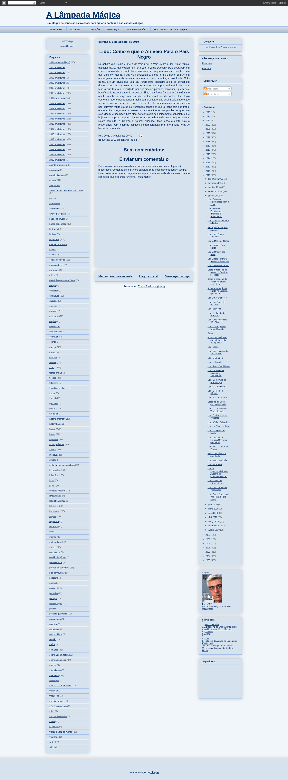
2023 (208, 120)
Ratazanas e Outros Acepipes (170, 29)
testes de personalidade (60, 685)
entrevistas (54, 326)
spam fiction (55, 670)
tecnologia (54, 680)
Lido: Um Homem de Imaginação (217, 488)
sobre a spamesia (57, 660)
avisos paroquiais (57, 214)
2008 (208, 539)
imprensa (53, 439)
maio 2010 (213, 513)
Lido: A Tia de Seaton (217, 397)
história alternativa (58, 419)
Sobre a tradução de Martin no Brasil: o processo (217, 272)
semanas (53, 650)
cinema (52, 254)
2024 (208, 116)
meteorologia (55, 542)
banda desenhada (57, 224)
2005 (208, 552)
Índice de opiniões (137, 29)
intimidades (54, 470)
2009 (208, 535)
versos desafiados (58, 716)
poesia (52, 583)
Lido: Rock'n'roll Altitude (218, 366)
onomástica (54, 552)
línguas (52, 516)
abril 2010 (213, 517)
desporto (53, 291)
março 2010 (214, 521)
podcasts (53, 578)
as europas (54, 203)
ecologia (53, 311)
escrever (53, 337)
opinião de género (57, 557)
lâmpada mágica (57, 491)
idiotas (52, 434)
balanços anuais (57, 219)
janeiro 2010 (214, 530)
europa (52, 352)
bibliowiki (53, 229)
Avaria (207, 634)
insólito (52, 460)
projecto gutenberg (58, 614)
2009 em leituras (57, 88)
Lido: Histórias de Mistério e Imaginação (215, 373)
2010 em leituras (120, 139)
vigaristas (54, 726)
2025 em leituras (57, 160)
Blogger (154, 772)
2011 (208, 171)
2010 (208, 175)
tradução (53, 691)
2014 (208, 158)
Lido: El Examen (215, 358)
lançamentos (55, 496)
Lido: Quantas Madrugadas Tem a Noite (218, 201)
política (52, 588)
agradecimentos (57, 175)
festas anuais (55, 373)
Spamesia (75, 29)
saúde (52, 644)
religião (52, 639)
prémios (53, 608)
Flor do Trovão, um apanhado (216, 454)
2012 (208, 167)
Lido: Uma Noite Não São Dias (217, 321)
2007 (208, 543)
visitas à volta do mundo (60, 732)
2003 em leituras (57, 67)
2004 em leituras (57, 72)
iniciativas (54, 455)
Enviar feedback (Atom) (151, 286)
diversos (53, 301)
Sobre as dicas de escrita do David (216, 403)
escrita (52, 342)
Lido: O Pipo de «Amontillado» (215, 481)
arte (51, 198)
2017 (208, 146)
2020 (208, 133)
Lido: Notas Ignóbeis (217, 460)
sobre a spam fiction (59, 655)
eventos (53, 357)
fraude (52, 393)
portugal (53, 598)
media (52, 531)
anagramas (54, 185)
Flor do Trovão (212, 624)
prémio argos (55, 603)
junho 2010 (213, 509)
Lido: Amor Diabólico (217, 298)
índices (52, 449)
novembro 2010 (216, 183)
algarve (52, 180)
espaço (52, 347)
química (53, 624)
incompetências (56, 444)
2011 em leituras (57, 98)
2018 (208, 141)
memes (52, 537)
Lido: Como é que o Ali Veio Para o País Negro (217, 496)
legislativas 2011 (57, 501)
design (52, 285)
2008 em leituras (57, 83)
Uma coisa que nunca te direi (219, 645)
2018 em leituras (57, 134)
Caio (207, 638)
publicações (55, 619)
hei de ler (53, 414)
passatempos (55, 562)
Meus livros (56, 29)
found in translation (58, 388)
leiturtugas (54, 511)
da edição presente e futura (62, 280)
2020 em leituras (57, 144)
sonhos (52, 665)
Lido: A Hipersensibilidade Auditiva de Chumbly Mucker (217, 472)
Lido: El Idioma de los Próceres (217, 416)
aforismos (54, 170)
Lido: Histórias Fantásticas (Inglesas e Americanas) (215, 212)
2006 (208, 548)
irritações (53, 475)
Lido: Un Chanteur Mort (218, 426)
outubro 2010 (214, 187)
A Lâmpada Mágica (83, 14)
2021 (208, 129)
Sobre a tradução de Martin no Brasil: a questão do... (217, 291)
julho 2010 (213, 504)
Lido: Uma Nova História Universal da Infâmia (217, 439)
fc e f (134, 139)
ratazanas (54, 629)
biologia (52, 234)
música (52, 547)
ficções (52, 378)
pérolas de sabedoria (59, 567)
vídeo (52, 721)
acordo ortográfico (58, 165)
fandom (52, 362)
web (51, 742)
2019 (208, 137)
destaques (54, 296)
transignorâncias (57, 701)
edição (52, 321)
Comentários (213, 94)
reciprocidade (55, 634)
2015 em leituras (57, 119)
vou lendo (54, 737)
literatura (53, 526)
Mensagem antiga (177, 276)
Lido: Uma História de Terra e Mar (217, 352)
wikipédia (53, 747)
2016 (208, 150)
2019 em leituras (57, 139)
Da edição (94, 29)
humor (52, 429)
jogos (51, 480)
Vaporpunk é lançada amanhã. (217, 228)
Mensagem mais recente (115, 276)
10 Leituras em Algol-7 (59, 62)
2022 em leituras (57, 154)
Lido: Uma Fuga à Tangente (215, 235)
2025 (208, 112)
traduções (54, 696)
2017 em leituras (57, 129)
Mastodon (207, 63)
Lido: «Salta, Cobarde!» (218, 422)
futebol (52, 398)
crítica (52, 275)
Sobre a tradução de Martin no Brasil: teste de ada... (217, 281)
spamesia (54, 675)
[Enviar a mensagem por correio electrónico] (141, 135)
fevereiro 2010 (215, 525)
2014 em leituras (57, 113)
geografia (53, 408)
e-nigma (53, 306)
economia (54, 316)
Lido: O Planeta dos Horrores (216, 314)
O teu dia (209, 631)
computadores (56, 265)
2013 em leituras (57, 108)
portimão (53, 593)
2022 (208, 125)
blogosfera (54, 239)
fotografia (53, 383)
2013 (208, 162)
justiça (52, 485)
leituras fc (54, 506)
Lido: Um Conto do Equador (216, 303)
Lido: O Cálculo (214, 362)
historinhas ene (56, 424)
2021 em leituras (57, 149)
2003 (208, 560)
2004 (208, 556)
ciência (52, 249)
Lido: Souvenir (214, 309)
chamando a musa (58, 244)
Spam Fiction (208, 620)
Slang (210, 333)
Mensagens (212, 89)
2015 (208, 154)
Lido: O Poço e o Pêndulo (215, 392)
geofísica (53, 403)
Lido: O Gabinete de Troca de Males (216, 409)
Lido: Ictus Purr (214, 464)
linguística (54, 521)
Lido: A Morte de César (218, 241)
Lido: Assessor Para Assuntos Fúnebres (218, 260)
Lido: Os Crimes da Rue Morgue (216, 381)
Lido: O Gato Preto (216, 386)
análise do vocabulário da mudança (66, 190)
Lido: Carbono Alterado (218, 265)
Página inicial (148, 276)
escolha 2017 (55, 331)
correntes (54, 270)
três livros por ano (58, 706)
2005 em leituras (57, 78)
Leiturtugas (113, 29)
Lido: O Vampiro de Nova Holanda (216, 327)
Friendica (206, 68)
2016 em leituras (57, 124)
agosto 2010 (214, 196)
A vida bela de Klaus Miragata (218, 629)
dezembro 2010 (216, 179)
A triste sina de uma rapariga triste (220, 627)
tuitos (51, 711)
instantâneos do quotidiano (62, 465)
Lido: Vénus (213, 347)
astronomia (54, 208)
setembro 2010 (215, 191)
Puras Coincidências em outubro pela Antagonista (217, 340)
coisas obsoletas (57, 260)
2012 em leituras (57, 103)
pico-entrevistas (57, 573)
